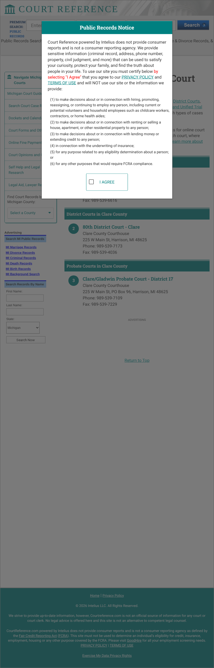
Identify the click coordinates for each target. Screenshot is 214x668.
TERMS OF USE (62, 82)
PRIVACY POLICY (137, 76)
